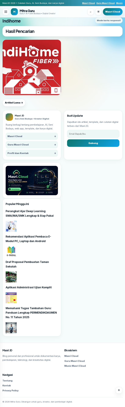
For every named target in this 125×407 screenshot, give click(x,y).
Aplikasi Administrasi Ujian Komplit (29, 287)
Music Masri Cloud (75, 365)
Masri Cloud (88, 3)
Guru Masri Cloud (105, 3)
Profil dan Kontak (31, 153)
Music (119, 3)
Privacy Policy (10, 390)
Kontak (6, 385)
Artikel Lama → (14, 102)
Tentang (7, 380)
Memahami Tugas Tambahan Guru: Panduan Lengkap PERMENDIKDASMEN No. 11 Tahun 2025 (31, 313)
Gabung (93, 143)
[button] (5, 12)
